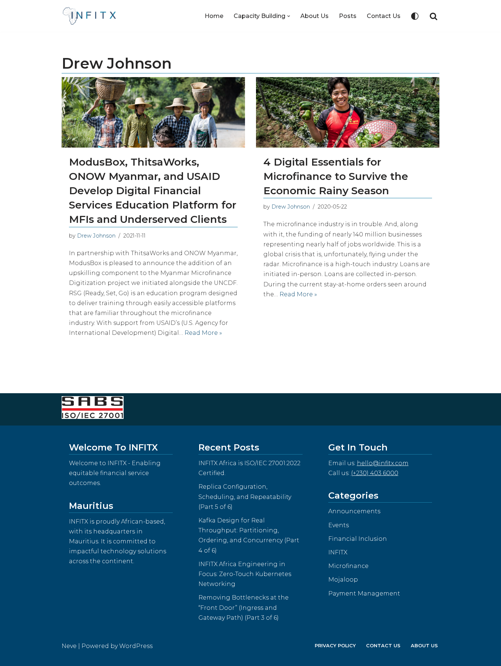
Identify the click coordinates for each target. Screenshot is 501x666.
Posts (347, 15)
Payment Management (364, 593)
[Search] (433, 16)
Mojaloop (343, 579)
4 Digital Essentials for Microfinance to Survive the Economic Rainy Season (335, 176)
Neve (69, 646)
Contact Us (384, 15)
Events (338, 525)
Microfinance (348, 565)
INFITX (337, 552)
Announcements (354, 511)
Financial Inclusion (357, 538)
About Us (314, 15)
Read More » (203, 332)
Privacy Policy (335, 645)
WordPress (136, 646)
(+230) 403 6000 (374, 473)
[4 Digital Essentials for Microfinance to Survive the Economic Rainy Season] (347, 112)
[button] (288, 16)
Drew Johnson (96, 235)
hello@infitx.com (383, 463)
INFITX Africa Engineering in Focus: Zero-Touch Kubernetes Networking (244, 574)
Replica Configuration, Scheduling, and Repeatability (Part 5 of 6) (244, 496)
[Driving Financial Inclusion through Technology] (91, 16)
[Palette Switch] (414, 16)
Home (214, 15)
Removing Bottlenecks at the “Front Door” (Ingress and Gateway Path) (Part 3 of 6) (243, 607)
